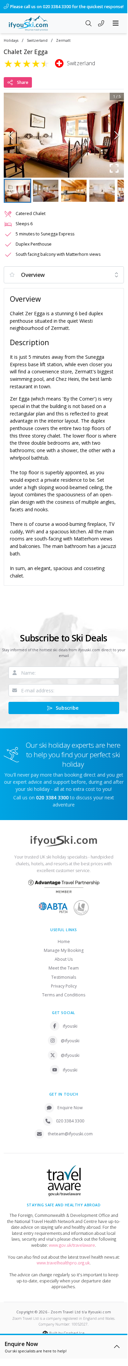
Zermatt (63, 40)
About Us (64, 959)
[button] (64, 135)
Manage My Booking (64, 950)
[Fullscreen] (114, 168)
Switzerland (37, 40)
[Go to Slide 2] (45, 191)
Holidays (11, 40)
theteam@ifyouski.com (70, 1134)
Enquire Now (70, 1108)
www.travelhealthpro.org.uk (63, 1263)
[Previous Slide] (11, 135)
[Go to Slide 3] (74, 191)
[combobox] (64, 274)
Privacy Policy (64, 986)
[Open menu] (116, 23)
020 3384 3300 (70, 1121)
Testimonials (63, 977)
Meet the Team (64, 968)
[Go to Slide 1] (17, 191)
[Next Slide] (116, 135)
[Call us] (101, 24)
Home (64, 941)
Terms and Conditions (63, 995)
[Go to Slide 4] (102, 191)
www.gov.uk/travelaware (72, 1245)
